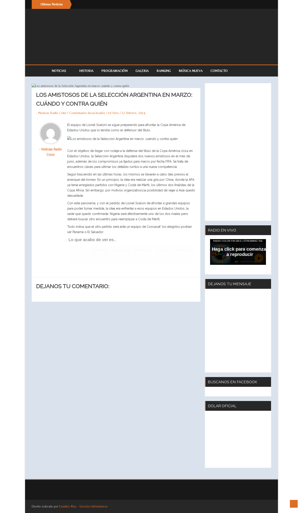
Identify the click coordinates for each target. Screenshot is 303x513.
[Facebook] (258, 4)
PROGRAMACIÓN (114, 71)
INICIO (39, 71)
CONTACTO (219, 71)
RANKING (164, 71)
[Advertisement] (238, 151)
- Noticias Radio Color (51, 113)
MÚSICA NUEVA (191, 71)
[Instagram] (266, 4)
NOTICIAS (59, 71)
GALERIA (142, 71)
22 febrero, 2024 (133, 113)
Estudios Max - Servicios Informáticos (83, 506)
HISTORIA (86, 71)
